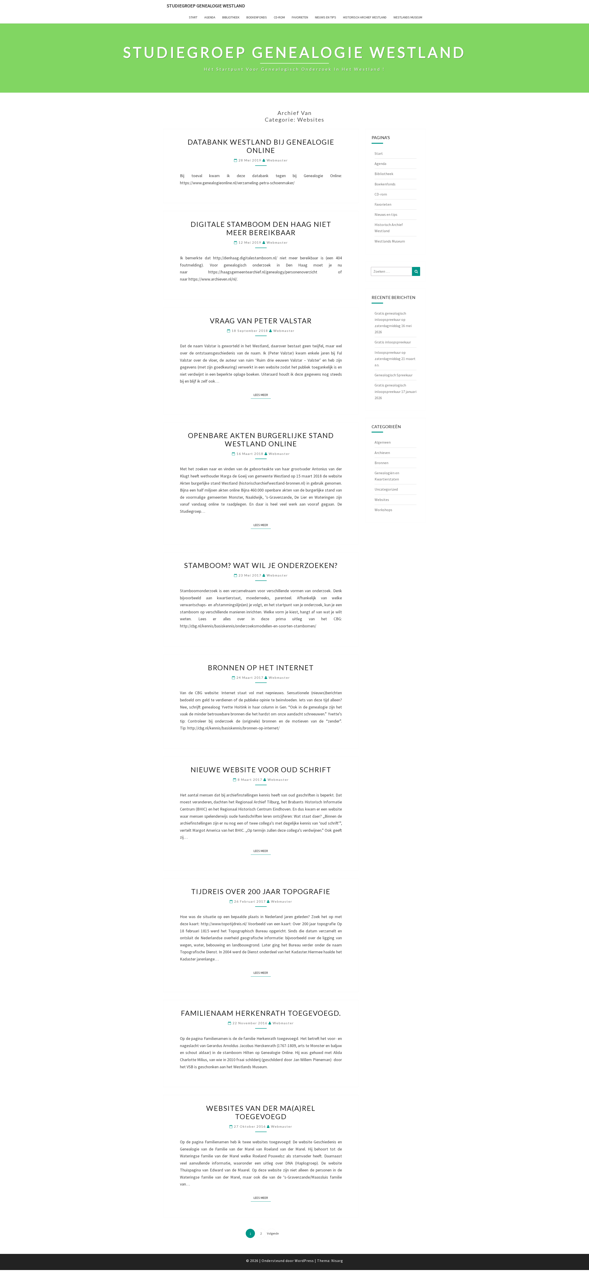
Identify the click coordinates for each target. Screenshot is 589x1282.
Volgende (271, 1233)
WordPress (304, 1260)
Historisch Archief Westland (365, 17)
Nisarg (337, 1260)
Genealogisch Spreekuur (394, 375)
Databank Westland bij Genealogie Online (261, 146)
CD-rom (279, 17)
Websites (382, 499)
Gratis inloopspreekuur (393, 342)
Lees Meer (262, 394)
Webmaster (277, 160)
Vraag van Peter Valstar (261, 320)
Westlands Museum (407, 17)
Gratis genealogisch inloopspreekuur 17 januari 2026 (395, 391)
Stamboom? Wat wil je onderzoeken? (261, 565)
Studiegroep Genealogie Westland (206, 6)
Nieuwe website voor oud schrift (261, 769)
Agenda (209, 17)
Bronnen (381, 462)
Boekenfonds (256, 17)
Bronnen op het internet (261, 667)
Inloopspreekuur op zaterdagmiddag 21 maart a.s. (395, 358)
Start (193, 17)
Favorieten (300, 17)
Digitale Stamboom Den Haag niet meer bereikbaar (261, 228)
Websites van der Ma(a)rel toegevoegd (260, 1112)
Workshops (383, 509)
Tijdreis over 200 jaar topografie (260, 891)
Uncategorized (386, 489)
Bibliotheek (231, 17)
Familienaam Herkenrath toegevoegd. (261, 1013)
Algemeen (383, 442)
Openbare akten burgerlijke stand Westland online (261, 439)
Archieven (382, 452)
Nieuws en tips (325, 17)
